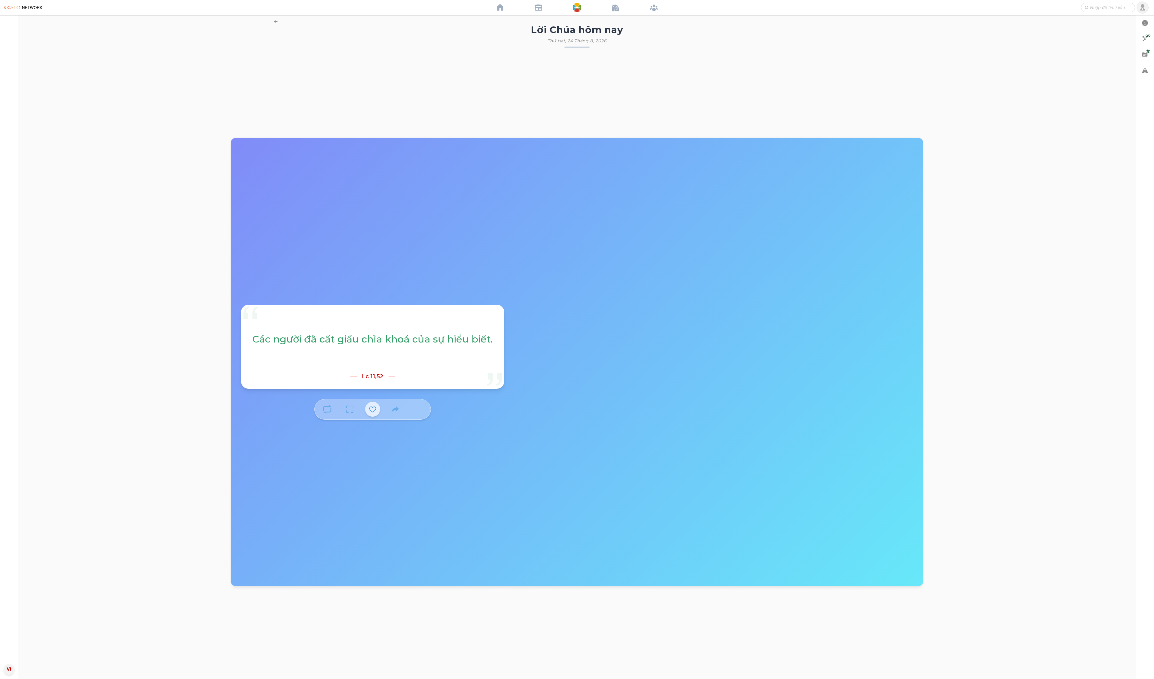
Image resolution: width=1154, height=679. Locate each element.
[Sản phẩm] (615, 7)
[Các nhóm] (654, 7)
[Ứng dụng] (577, 7)
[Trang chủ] (500, 7)
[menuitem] (9, 338)
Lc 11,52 (372, 376)
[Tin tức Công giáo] (538, 7)
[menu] (9, 339)
